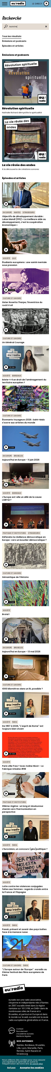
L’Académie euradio (25, 1034)
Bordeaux (16, 376)
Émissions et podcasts (14, 41)
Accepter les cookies (32, 1068)
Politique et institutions (14, 533)
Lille (14, 258)
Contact (19, 1029)
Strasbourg (29, 212)
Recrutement (21, 1031)
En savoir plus (36, 1064)
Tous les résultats (11, 36)
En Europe (7, 212)
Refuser (11, 1068)
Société (6, 258)
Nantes (17, 212)
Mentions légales (23, 1036)
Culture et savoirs (12, 298)
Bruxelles (18, 456)
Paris (14, 722)
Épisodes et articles (12, 45)
